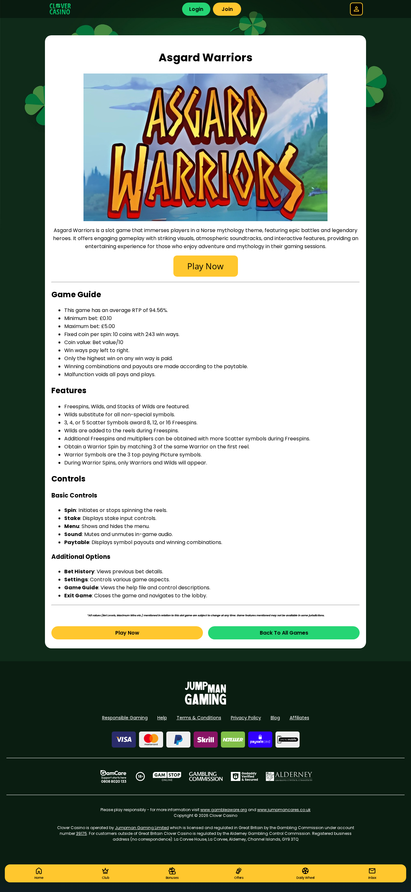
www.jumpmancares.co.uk (283, 809)
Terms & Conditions (199, 717)
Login (196, 9)
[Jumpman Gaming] (205, 702)
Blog (275, 717)
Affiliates (299, 717)
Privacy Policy (246, 717)
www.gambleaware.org (223, 809)
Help (162, 717)
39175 (81, 833)
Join (227, 9)
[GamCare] (113, 776)
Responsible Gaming (125, 717)
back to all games (284, 633)
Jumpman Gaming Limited (142, 827)
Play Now (127, 633)
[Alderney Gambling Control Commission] (289, 776)
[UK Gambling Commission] (206, 776)
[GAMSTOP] (167, 776)
